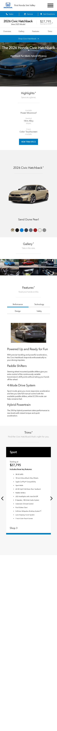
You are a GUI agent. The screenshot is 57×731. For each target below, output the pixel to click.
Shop (13, 528)
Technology (39, 304)
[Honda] (8, 6)
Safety (39, 311)
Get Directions (49, 14)
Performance (18, 304)
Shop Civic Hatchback (27, 39)
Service (30, 14)
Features (35, 31)
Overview (7, 31)
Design (18, 311)
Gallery (21, 31)
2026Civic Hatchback (18, 21)
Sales (10, 14)
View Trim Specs (28, 142)
